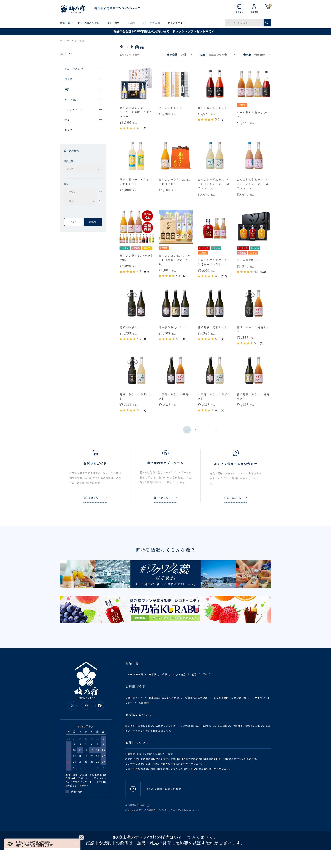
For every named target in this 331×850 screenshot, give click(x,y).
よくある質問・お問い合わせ (230, 697)
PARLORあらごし (88, 23)
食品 (194, 674)
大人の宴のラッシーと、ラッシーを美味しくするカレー (136, 112)
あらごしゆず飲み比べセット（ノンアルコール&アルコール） (214, 184)
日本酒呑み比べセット (173, 327)
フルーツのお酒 (151, 23)
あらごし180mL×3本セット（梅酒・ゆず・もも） (175, 260)
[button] (42, 843)
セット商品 (113, 23)
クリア (73, 222)
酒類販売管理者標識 (196, 697)
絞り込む (93, 222)
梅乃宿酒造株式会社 (135, 805)
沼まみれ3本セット (249, 260)
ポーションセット (170, 108)
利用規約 (144, 702)
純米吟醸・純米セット (212, 327)
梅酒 (164, 674)
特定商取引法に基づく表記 (164, 697)
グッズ (206, 674)
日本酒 (131, 23)
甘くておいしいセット (212, 108)
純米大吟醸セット (131, 327)
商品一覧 (65, 23)
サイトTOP (65, 41)
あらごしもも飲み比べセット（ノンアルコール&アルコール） (253, 184)
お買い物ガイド (176, 23)
